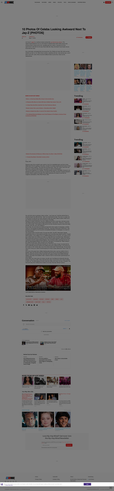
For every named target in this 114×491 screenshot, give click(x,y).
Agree (87, 484)
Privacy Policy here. (9, 485)
